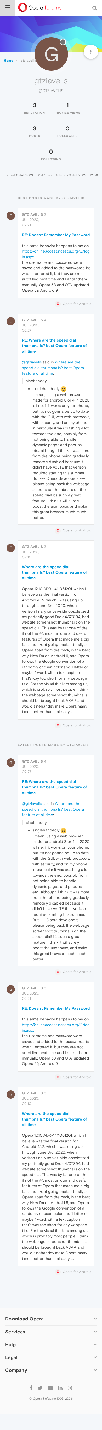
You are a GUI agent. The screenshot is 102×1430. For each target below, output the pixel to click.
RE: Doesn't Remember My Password (56, 234)
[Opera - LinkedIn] (60, 1388)
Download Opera (24, 1318)
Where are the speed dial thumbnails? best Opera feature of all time (53, 367)
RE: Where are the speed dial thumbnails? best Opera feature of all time (54, 346)
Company (16, 1370)
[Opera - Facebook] (31, 1388)
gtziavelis (32, 214)
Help (10, 1344)
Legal (11, 1357)
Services (15, 1332)
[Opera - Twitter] (40, 1388)
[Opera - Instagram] (70, 1388)
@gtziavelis (32, 362)
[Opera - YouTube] (50, 1388)
